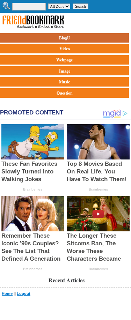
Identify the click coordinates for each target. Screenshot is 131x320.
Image (64, 71)
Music (64, 82)
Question (65, 93)
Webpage (64, 60)
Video (64, 49)
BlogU (64, 38)
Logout (23, 293)
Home (7, 293)
